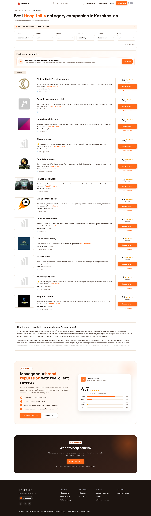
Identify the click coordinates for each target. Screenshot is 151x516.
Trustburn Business (102, 493)
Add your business (102, 500)
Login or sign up (123, 493)
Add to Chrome (90, 466)
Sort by (18, 33)
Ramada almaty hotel (47, 218)
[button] (25, 38)
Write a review (91, 3)
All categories (64, 493)
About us (82, 493)
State (119, 33)
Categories (103, 3)
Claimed (59, 33)
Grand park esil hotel (47, 198)
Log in (112, 3)
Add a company (65, 500)
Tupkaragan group (46, 276)
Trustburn (25, 490)
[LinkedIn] (29, 504)
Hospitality (27, 10)
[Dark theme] (130, 3)
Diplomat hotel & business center (53, 79)
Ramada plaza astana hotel (50, 99)
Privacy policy (60, 512)
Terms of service (72, 512)
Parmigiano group (46, 159)
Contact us (83, 496)
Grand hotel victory (46, 238)
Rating (38, 33)
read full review (52, 86)
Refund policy (84, 512)
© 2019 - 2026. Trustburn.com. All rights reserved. (36, 512)
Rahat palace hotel (46, 178)
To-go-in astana (45, 296)
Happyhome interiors (47, 119)
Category (80, 33)
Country (100, 33)
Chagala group (44, 139)
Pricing (98, 496)
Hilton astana (43, 256)
